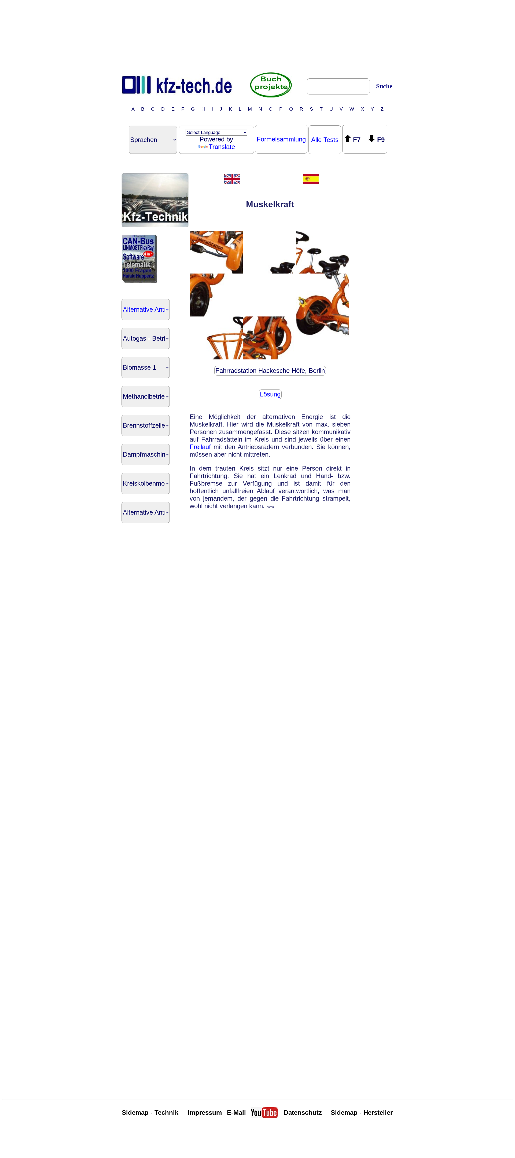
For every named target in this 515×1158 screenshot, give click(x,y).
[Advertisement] (257, 35)
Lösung (270, 394)
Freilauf (200, 446)
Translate (222, 146)
